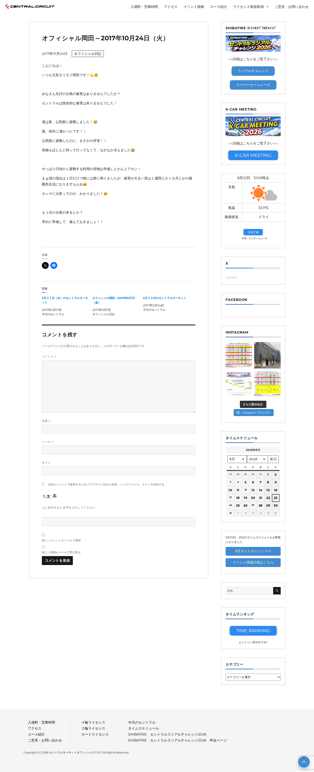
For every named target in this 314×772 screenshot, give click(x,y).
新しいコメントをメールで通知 (61, 540)
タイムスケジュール (143, 728)
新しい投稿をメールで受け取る (61, 552)
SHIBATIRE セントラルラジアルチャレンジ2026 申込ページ (177, 740)
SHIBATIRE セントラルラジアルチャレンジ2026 (167, 734)
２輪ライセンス (93, 728)
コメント (49, 356)
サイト (46, 462)
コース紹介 (218, 7)
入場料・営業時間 (144, 7)
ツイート (231, 277)
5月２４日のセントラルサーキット (164, 298)
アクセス (171, 7)
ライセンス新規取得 (248, 7)
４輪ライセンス (93, 722)
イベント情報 (193, 7)
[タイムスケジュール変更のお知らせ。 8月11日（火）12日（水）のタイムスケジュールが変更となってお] (239, 355)
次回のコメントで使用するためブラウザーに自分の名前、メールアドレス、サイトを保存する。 (107, 484)
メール (47, 442)
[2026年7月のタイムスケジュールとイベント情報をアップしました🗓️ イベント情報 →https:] (267, 384)
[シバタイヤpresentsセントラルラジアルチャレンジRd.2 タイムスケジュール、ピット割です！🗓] (239, 384)
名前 (46, 421)
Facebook (237, 300)
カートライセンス (95, 734)
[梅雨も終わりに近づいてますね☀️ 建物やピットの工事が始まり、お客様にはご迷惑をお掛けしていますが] (267, 355)
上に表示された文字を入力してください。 (70, 507)
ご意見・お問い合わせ (291, 7)
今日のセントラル (142, 722)
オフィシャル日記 (87, 54)
